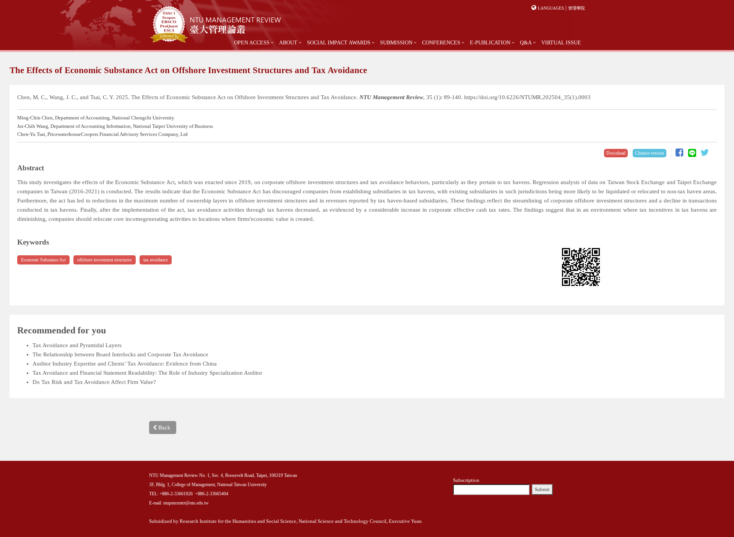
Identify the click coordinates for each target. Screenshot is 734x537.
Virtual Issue (561, 43)
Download (615, 153)
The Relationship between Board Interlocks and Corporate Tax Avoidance (120, 354)
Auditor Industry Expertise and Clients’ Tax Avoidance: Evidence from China (124, 364)
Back (164, 427)
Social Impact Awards (338, 43)
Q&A (526, 43)
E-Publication (490, 43)
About (288, 43)
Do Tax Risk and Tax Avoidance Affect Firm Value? (94, 382)
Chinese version (649, 153)
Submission (396, 43)
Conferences (441, 43)
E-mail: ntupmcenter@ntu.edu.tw (179, 503)
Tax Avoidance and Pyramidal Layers (77, 345)
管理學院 (576, 8)
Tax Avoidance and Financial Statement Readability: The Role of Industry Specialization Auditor (147, 373)
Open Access (252, 43)
